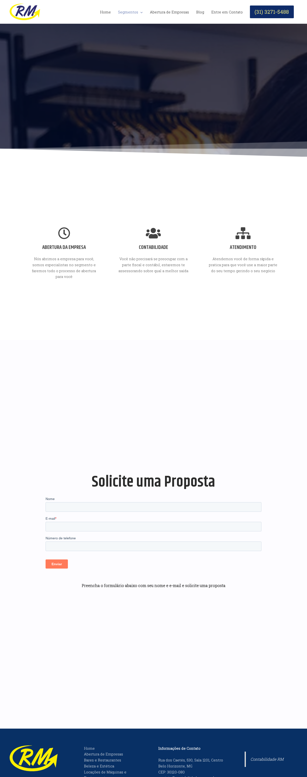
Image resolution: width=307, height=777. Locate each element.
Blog (200, 12)
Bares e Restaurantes (102, 760)
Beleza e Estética (99, 766)
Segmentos (128, 12)
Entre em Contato (227, 12)
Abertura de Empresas (169, 12)
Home (105, 12)
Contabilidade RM (266, 759)
